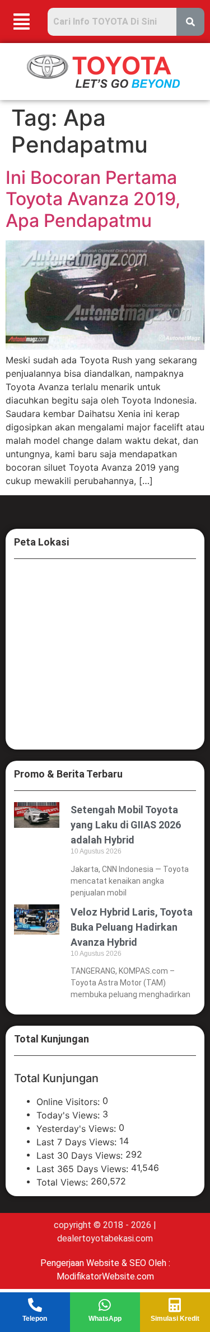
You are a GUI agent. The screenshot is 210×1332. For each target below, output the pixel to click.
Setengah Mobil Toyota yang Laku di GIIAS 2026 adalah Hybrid (126, 825)
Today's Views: (69, 1115)
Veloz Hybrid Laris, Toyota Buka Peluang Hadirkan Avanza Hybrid (132, 927)
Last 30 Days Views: (80, 1155)
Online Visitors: (69, 1101)
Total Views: (63, 1182)
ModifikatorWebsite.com (105, 1276)
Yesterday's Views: (77, 1128)
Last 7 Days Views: (77, 1141)
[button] (21, 21)
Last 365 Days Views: (83, 1168)
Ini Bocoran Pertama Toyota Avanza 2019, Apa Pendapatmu (93, 199)
